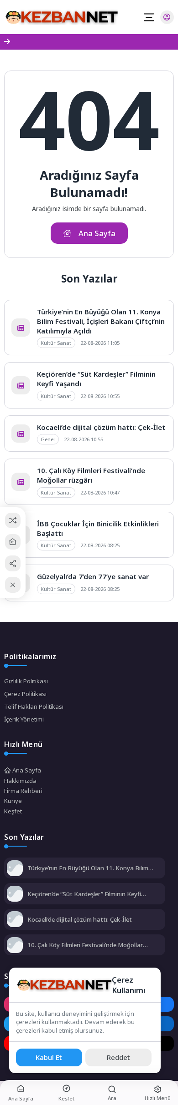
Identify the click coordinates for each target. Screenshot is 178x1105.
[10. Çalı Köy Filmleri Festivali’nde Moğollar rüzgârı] (15, 946)
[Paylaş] (13, 563)
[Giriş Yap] (167, 17)
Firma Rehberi (23, 791)
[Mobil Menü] (149, 17)
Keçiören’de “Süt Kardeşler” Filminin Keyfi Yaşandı (84, 894)
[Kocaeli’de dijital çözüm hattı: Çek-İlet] (15, 920)
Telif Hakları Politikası (33, 706)
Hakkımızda (20, 781)
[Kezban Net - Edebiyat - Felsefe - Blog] (61, 17)
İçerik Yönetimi (24, 719)
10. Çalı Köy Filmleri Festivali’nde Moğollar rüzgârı (91, 475)
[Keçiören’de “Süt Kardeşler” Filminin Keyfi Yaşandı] (15, 894)
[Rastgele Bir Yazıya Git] (13, 520)
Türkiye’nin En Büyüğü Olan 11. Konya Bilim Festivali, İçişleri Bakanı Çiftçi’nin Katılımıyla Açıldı (101, 321)
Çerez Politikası (25, 694)
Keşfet (13, 811)
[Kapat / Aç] (13, 585)
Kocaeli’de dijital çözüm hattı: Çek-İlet (101, 427)
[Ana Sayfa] (13, 542)
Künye (13, 801)
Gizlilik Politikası (26, 681)
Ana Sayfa (26, 770)
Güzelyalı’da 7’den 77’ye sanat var (93, 576)
